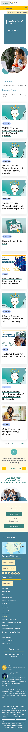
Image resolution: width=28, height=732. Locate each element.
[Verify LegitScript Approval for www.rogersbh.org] (5, 678)
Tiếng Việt (14, 710)
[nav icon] (26, 8)
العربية (16, 712)
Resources (4, 616)
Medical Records (6, 603)
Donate (18, 654)
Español (4, 710)
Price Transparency (6, 607)
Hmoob (11, 714)
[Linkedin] (6, 573)
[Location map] (14, 548)
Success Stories (16, 468)
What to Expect (6, 591)
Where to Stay (5, 613)
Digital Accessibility (17, 723)
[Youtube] (9, 573)
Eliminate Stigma (6, 625)
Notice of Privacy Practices (10, 721)
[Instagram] (15, 573)
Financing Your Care (7, 597)
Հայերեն (6, 714)
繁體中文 (9, 710)
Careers (6, 654)
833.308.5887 (8, 8)
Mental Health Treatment (8, 640)
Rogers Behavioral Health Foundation (11, 628)
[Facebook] (12, 573)
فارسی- (23, 712)
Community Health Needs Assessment (14, 727)
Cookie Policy (10, 725)
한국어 (23, 710)
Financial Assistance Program (9, 600)
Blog (22, 654)
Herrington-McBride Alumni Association (11, 622)
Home (9, 30)
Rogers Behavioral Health (13, 716)
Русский (12, 712)
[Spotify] (18, 573)
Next (22, 443)
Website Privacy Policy (21, 719)
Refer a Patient (12, 654)
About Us (15, 30)
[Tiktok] (3, 573)
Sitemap (19, 721)
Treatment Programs (7, 637)
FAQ (3, 594)
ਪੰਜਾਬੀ (23, 714)
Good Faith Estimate (18, 725)
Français (19, 714)
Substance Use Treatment (8, 643)
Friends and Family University (9, 619)
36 (19, 443)
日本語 (14, 714)
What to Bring (5, 610)
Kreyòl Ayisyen (5, 712)
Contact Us (5, 588)
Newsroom (14, 656)
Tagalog (19, 710)
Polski (19, 712)
